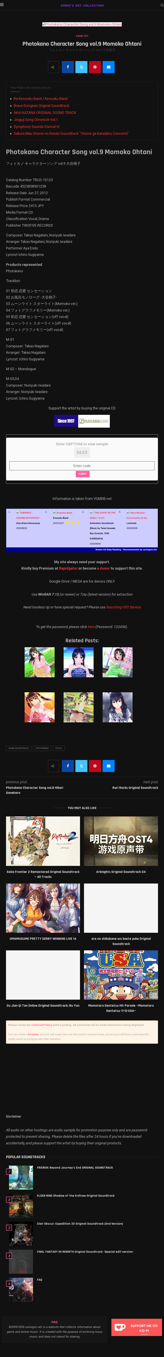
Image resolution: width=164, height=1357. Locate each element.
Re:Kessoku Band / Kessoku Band (40, 98)
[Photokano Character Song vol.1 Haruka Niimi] (43, 666)
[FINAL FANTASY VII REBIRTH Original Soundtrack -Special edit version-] (21, 1262)
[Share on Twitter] (81, 67)
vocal (58, 748)
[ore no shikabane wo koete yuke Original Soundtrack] (121, 908)
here (91, 627)
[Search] (162, 5)
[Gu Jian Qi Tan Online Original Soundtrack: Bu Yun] (43, 975)
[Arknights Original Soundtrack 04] (121, 841)
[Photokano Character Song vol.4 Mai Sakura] (43, 711)
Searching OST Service (123, 607)
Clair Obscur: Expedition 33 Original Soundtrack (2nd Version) (80, 1224)
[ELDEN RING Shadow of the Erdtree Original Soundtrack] (21, 1206)
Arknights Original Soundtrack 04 (121, 871)
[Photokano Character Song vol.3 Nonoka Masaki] (121, 666)
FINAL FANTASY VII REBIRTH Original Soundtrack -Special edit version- (85, 1252)
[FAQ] (21, 1290)
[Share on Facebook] (68, 67)
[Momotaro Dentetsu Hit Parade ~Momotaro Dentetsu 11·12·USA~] (121, 975)
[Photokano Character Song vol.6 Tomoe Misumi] (121, 711)
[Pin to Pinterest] (95, 67)
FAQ (39, 1280)
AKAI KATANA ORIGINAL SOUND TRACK (45, 113)
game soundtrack (19, 748)
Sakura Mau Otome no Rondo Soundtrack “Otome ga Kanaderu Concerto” (71, 133)
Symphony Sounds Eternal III (36, 127)
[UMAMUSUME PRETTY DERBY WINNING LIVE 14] (43, 908)
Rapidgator (68, 568)
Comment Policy (41, 1024)
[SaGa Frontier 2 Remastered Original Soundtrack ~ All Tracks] (43, 841)
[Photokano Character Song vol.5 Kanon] (82, 711)
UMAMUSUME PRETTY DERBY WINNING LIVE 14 (43, 938)
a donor (103, 568)
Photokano (42, 748)
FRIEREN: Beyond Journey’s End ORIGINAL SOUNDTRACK (75, 1168)
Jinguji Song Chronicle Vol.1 (36, 120)
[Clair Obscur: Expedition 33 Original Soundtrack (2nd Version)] (21, 1234)
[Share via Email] (109, 67)
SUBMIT (83, 473)
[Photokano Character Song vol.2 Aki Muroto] (82, 666)
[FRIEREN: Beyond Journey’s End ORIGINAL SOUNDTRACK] (21, 1178)
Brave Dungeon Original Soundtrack (41, 106)
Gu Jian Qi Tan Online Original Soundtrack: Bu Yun (43, 1005)
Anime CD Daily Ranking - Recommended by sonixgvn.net (126, 549)
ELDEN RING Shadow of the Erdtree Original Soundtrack (76, 1196)
